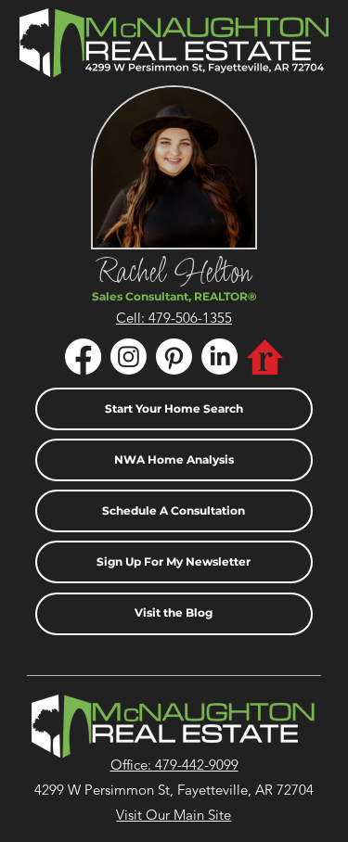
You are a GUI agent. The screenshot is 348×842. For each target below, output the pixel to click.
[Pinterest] (174, 356)
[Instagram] (128, 356)
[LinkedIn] (219, 356)
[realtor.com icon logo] (265, 356)
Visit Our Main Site (173, 814)
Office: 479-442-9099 (174, 764)
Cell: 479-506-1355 (174, 317)
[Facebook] (83, 356)
